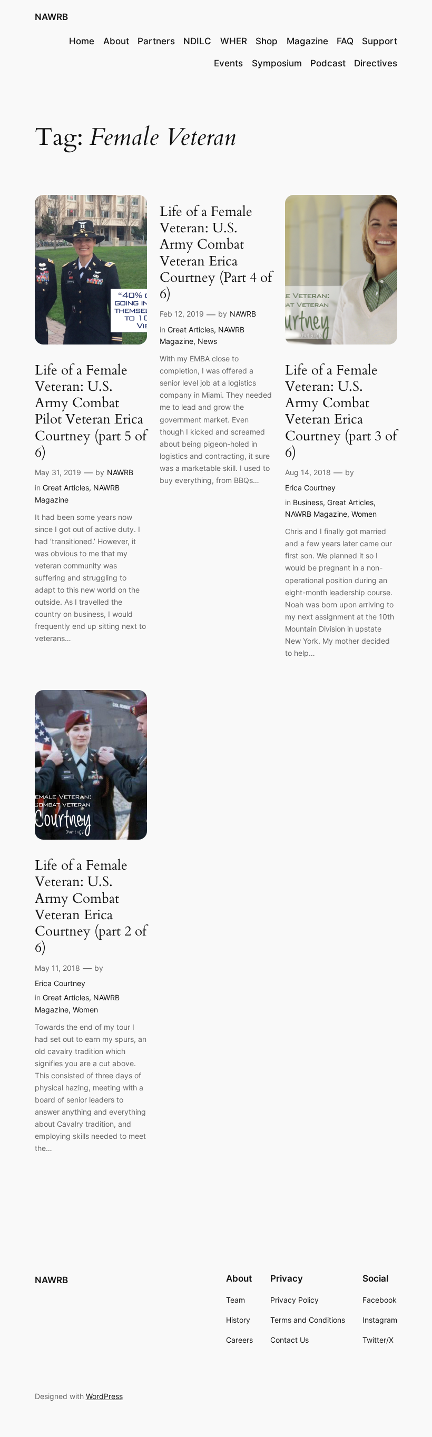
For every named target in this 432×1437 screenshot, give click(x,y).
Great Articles (66, 487)
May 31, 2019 (58, 472)
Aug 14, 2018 (308, 472)
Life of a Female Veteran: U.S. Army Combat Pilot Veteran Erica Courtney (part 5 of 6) (90, 411)
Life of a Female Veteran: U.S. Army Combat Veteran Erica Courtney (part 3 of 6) (341, 411)
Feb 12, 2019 (182, 313)
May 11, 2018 (57, 967)
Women (364, 513)
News (207, 341)
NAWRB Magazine (316, 513)
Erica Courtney (310, 487)
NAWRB (51, 17)
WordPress (104, 1396)
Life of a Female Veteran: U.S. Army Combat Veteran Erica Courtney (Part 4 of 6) (216, 252)
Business (308, 502)
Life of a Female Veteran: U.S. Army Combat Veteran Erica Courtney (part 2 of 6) (90, 906)
